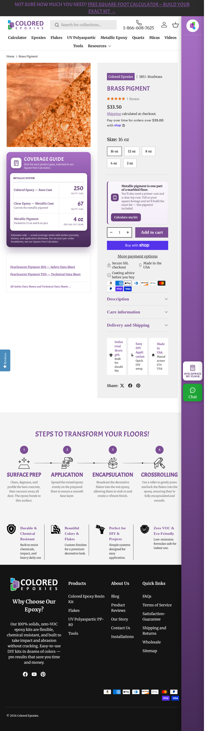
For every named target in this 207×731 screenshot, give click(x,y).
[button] (175, 24)
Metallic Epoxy (113, 37)
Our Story (117, 624)
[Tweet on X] (121, 391)
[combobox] (83, 25)
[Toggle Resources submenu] (109, 46)
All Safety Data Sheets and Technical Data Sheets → (40, 286)
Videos (170, 37)
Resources (97, 46)
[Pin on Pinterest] (137, 391)
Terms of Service (154, 610)
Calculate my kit (125, 217)
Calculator (17, 37)
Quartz (138, 37)
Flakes (56, 37)
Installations (120, 642)
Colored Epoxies (121, 77)
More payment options (138, 256)
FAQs (144, 601)
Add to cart (152, 232)
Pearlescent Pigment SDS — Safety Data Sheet (42, 267)
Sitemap (147, 656)
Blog (113, 601)
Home (10, 56)
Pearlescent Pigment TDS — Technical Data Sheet (45, 274)
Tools (78, 46)
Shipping (114, 114)
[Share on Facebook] (129, 391)
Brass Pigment (28, 56)
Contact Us (118, 633)
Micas (154, 37)
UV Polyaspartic (81, 37)
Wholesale (149, 647)
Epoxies (38, 37)
